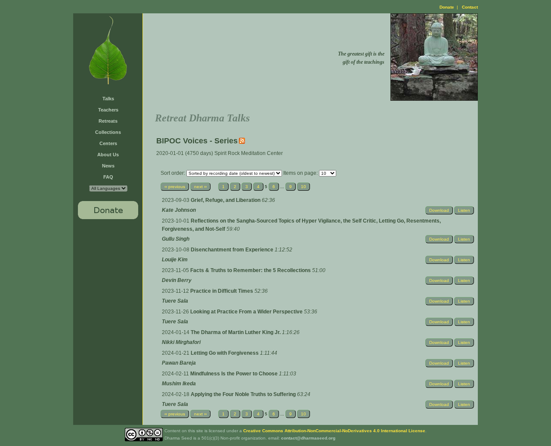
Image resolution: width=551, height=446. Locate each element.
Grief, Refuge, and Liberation (226, 200)
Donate (447, 7)
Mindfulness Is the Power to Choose (234, 374)
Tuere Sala (175, 301)
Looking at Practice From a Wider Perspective (247, 312)
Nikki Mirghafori (181, 342)
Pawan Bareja (179, 363)
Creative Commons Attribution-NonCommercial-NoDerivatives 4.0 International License (334, 430)
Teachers (108, 109)
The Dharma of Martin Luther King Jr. (236, 332)
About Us (108, 154)
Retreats (108, 121)
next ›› (200, 186)
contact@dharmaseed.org (308, 438)
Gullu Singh (175, 239)
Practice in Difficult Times (222, 291)
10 (303, 186)
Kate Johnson (179, 210)
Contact (470, 7)
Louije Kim (175, 260)
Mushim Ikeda (179, 384)
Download (439, 210)
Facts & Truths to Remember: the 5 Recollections (251, 270)
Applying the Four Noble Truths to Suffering (244, 394)
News (108, 165)
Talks (108, 98)
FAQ (108, 177)
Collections (108, 132)
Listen (464, 210)
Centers (108, 143)
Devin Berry (177, 280)
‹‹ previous (174, 186)
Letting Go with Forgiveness (225, 353)
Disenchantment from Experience (233, 250)
